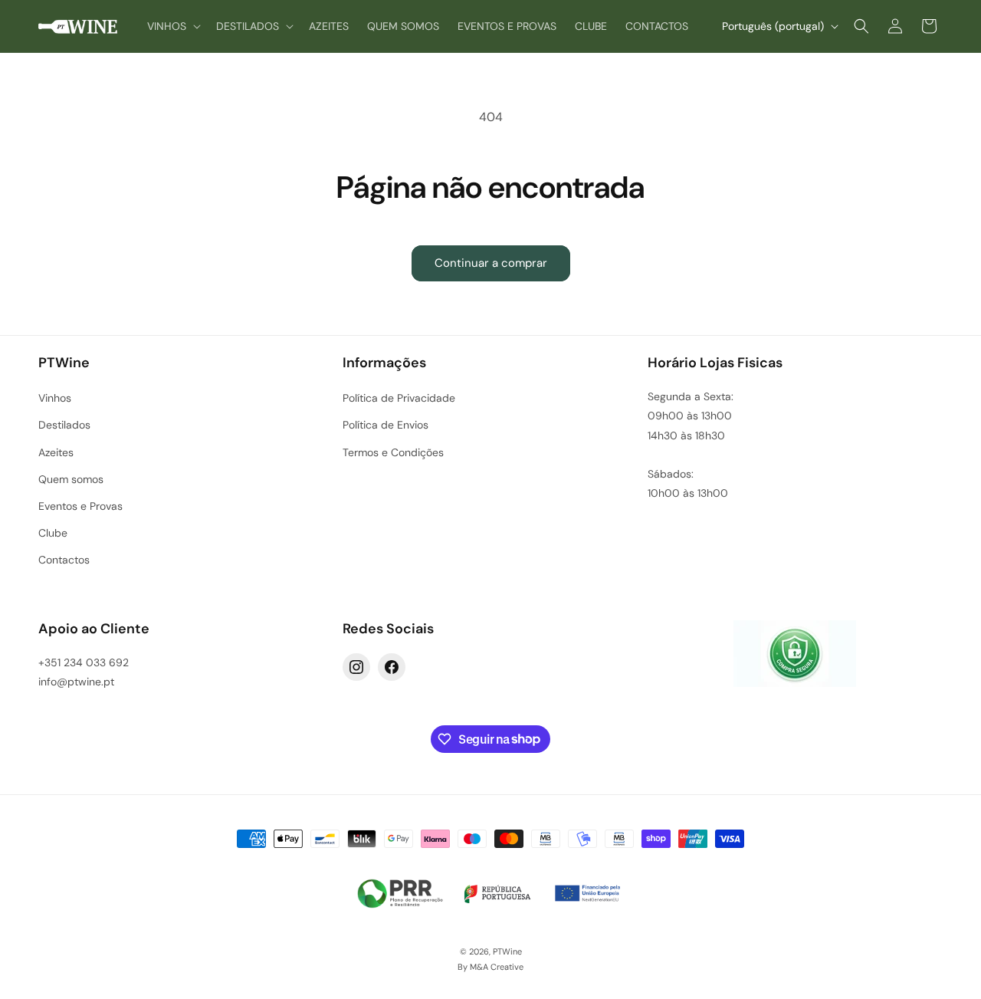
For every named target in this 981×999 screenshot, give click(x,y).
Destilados (64, 425)
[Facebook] (391, 667)
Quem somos (70, 479)
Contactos (64, 560)
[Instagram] (356, 667)
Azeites (56, 452)
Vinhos (54, 398)
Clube (52, 533)
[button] (172, 26)
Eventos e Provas (80, 506)
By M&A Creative (490, 966)
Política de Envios (385, 425)
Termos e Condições (393, 452)
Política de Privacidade (399, 398)
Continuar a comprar (491, 263)
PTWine (507, 951)
